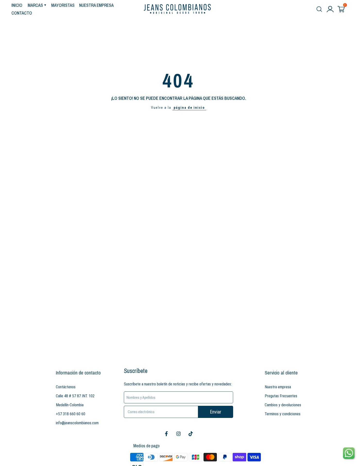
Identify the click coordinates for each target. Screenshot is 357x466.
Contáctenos (66, 387)
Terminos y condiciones (282, 414)
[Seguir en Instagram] (178, 433)
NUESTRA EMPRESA (96, 5)
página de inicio (189, 108)
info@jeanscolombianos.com (77, 423)
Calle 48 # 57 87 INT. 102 (75, 396)
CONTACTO (21, 13)
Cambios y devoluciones (283, 405)
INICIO (16, 5)
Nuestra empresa (278, 387)
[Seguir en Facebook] (166, 433)
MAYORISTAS (63, 5)
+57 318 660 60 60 (70, 414)
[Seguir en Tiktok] (190, 433)
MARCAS (35, 5)
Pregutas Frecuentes (281, 396)
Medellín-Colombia (70, 405)
